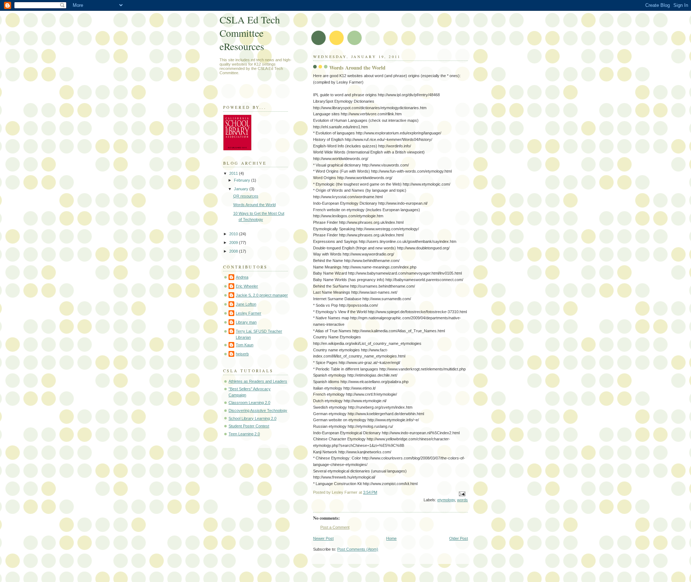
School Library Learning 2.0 (252, 418)
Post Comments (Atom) (357, 549)
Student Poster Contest (249, 426)
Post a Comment (334, 527)
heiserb (242, 354)
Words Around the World (254, 205)
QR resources (245, 196)
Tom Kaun (244, 345)
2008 (234, 251)
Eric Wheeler (247, 286)
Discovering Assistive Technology (258, 410)
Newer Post (323, 538)
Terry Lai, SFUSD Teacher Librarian (259, 334)
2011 (234, 173)
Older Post (458, 538)
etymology (446, 500)
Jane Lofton (246, 304)
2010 (234, 234)
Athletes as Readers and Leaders (258, 381)
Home (391, 538)
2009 (234, 242)
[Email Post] (461, 494)
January (241, 189)
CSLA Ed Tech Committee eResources (250, 33)
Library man (246, 322)
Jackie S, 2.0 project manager (262, 295)
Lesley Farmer (248, 313)
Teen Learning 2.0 (244, 434)
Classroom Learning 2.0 (249, 402)
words (462, 500)
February (242, 180)
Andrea (242, 277)
